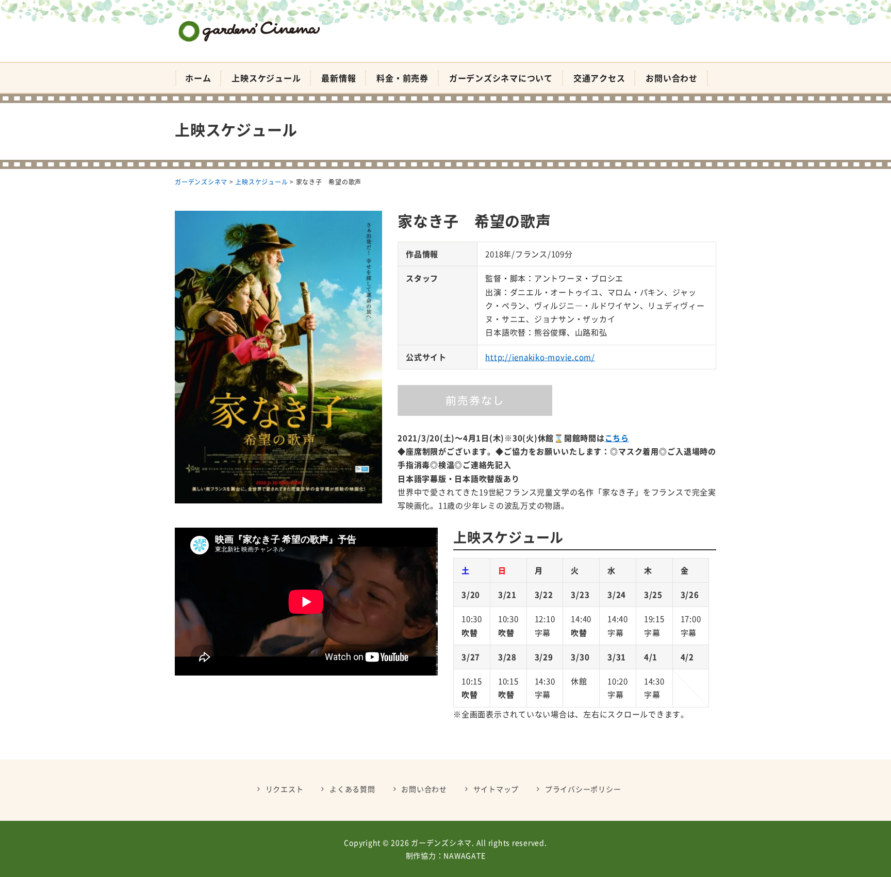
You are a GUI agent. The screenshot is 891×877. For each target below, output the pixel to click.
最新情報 (338, 78)
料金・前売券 (402, 78)
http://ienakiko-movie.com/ (540, 357)
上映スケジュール (266, 78)
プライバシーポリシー (583, 789)
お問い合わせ (672, 78)
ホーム (198, 78)
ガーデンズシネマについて (501, 78)
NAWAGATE (464, 855)
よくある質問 (352, 789)
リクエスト (285, 789)
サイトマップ (496, 789)
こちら (617, 438)
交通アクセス (599, 78)
